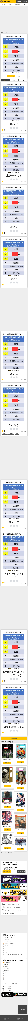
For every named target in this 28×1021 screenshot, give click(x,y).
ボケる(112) (11, 76)
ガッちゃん (6, 968)
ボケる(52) (21, 809)
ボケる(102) (7, 762)
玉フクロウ (6, 977)
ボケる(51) (7, 829)
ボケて (2, 852)
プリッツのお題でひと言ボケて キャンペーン (11, 910)
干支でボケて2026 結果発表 (8, 913)
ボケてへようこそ (21, 871)
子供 (17, 433)
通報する (18, 76)
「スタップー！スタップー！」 (10, 943)
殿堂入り (6, 1019)
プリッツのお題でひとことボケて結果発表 (11, 907)
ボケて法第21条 (7, 962)
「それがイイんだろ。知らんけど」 (11, 949)
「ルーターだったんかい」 (9, 937)
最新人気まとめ (20, 1019)
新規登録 (19, 1)
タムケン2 (6, 966)
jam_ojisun (6, 970)
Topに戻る (23, 1009)
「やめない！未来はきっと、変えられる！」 (13, 950)
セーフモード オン (6, 871)
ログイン (25, 1)
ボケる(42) (21, 848)
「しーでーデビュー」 (8, 945)
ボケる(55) (7, 806)
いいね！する (7, 987)
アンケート (10, 433)
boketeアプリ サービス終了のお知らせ (10, 904)
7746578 (10, 852)
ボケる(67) (21, 788)
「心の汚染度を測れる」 (9, 947)
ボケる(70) (7, 786)
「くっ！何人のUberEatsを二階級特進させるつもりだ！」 (14, 955)
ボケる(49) (21, 833)
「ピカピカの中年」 (8, 952)
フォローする (7, 988)
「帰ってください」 (8, 941)
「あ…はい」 (6, 939)
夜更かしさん (7, 979)
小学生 (4, 433)
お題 (6, 852)
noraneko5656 (7, 974)
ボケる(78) (21, 762)
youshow (6, 964)
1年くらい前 (23, 130)
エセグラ (6, 972)
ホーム (3, 4)
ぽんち (5, 975)
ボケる (10, 4)
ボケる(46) (7, 848)
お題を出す (17, 4)
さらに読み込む (14, 738)
